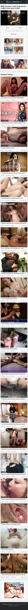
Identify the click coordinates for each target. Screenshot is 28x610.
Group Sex (14, 451)
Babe (3, 225)
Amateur (8, 200)
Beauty (3, 250)
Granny (14, 551)
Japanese (13, 100)
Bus (13, 275)
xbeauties (15, 2)
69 (2, 526)
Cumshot (8, 451)
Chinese (8, 125)
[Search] (26, 2)
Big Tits (3, 125)
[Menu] (2, 2)
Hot (2, 100)
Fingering (9, 551)
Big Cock (13, 200)
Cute (14, 401)
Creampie (14, 250)
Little (13, 125)
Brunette (13, 351)
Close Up (9, 401)
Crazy (3, 175)
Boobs (8, 300)
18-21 (3, 200)
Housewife (8, 100)
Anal (3, 150)
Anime (9, 326)
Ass (6, 150)
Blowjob (8, 250)
